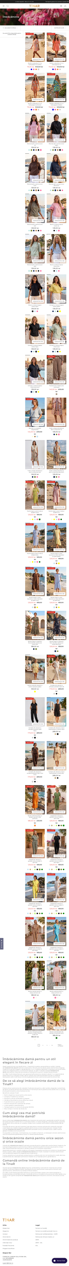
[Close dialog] (52, 5)
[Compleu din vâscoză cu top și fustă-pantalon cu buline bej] (56, 755)
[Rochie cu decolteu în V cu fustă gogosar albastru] (56, 87)
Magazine (6, 1231)
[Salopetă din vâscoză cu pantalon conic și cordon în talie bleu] (56, 931)
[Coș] (65, 6)
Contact (5, 1234)
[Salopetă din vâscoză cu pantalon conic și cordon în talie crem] (56, 887)
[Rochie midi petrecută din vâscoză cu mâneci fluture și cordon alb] (35, 1015)
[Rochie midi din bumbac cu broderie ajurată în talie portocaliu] (35, 799)
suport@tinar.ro (8, 1263)
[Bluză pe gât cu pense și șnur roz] (35, 127)
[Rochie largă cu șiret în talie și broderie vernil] (35, 495)
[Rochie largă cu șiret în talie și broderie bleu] (35, 537)
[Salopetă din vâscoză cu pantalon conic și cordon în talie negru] (56, 843)
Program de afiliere (9, 1248)
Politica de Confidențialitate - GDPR (46, 1234)
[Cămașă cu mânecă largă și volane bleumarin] (35, 369)
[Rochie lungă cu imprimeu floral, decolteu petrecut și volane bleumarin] (56, 625)
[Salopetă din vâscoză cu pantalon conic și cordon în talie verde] (56, 799)
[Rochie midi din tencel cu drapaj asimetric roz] (56, 975)
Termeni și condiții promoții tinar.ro (46, 1231)
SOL (36, 1245)
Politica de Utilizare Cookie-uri (44, 1237)
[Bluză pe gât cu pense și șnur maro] (35, 168)
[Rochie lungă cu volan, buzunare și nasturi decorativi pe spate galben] (56, 537)
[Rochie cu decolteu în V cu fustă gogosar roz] (56, 47)
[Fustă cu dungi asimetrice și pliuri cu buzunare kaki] (35, 454)
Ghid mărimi (7, 1237)
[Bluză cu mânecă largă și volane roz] (56, 208)
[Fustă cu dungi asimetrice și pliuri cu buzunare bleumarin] (56, 454)
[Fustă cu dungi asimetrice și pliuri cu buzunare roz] (56, 412)
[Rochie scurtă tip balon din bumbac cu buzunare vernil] (56, 1015)
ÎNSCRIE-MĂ (34, 39)
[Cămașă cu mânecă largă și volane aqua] (56, 329)
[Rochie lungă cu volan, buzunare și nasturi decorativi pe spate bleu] (56, 581)
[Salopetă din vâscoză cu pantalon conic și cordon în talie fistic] (35, 887)
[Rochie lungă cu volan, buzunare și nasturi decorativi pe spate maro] (35, 581)
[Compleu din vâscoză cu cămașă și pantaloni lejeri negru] (35, 711)
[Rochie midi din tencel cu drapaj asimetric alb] (35, 975)
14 (52, 1045)
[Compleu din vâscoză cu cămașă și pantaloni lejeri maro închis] (35, 755)
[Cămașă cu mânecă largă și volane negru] (35, 329)
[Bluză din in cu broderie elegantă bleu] (35, 412)
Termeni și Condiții (41, 1228)
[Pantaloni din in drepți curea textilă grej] (56, 369)
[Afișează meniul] (3, 6)
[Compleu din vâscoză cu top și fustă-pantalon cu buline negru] (56, 711)
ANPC (37, 1239)
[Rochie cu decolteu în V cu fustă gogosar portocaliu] (35, 87)
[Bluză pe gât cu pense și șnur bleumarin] (56, 168)
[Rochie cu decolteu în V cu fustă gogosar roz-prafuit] (35, 47)
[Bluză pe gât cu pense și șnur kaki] (35, 208)
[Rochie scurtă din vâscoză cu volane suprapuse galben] (35, 669)
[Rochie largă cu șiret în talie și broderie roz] (56, 495)
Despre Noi (6, 1228)
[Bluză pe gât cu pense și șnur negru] (56, 127)
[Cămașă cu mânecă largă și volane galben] (56, 289)
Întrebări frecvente (8, 1245)
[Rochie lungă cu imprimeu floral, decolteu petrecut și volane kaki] (35, 625)
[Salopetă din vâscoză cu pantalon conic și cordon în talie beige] (35, 931)
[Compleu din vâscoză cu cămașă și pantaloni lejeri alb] (56, 669)
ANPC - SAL (38, 1242)
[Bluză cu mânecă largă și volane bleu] (56, 248)
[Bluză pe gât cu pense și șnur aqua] (35, 248)
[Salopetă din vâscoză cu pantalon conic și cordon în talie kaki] (35, 843)
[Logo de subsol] (8, 1220)
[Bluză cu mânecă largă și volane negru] (35, 289)
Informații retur (7, 1242)
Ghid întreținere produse (10, 1239)
